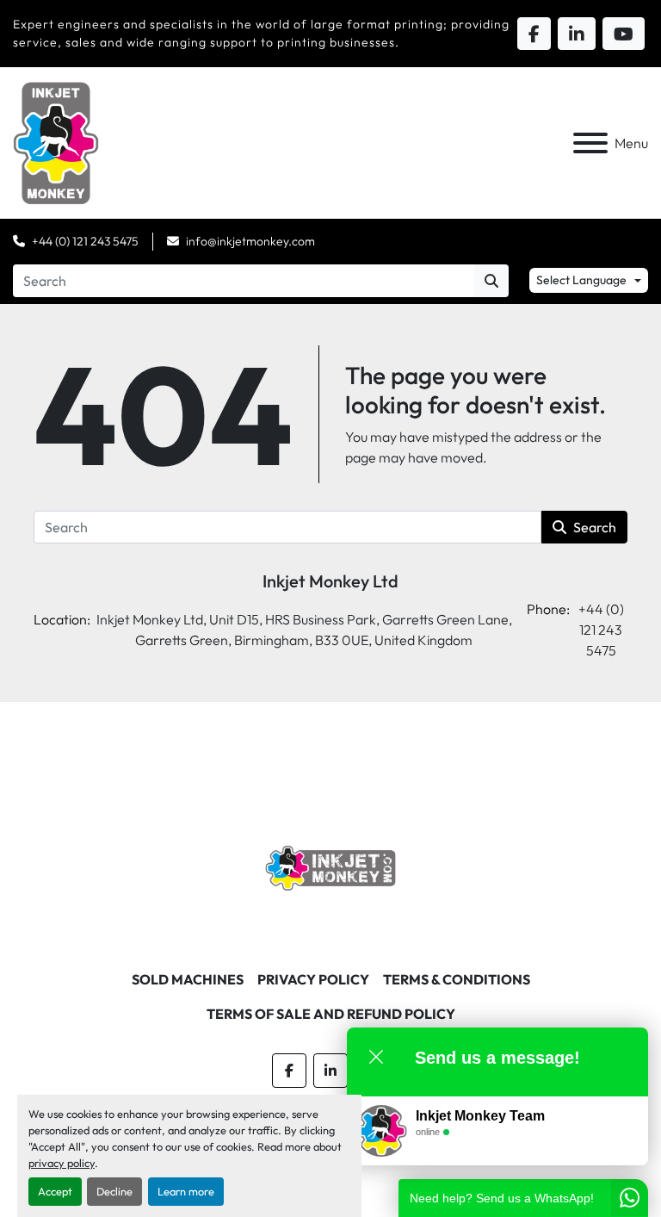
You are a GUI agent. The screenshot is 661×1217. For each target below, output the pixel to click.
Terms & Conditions (456, 979)
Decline (114, 1191)
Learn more (186, 1191)
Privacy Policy (313, 979)
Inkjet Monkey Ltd (330, 581)
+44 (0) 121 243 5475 (85, 241)
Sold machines (188, 979)
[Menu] (590, 143)
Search (594, 527)
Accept (55, 1191)
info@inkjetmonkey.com (250, 241)
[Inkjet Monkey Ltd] (331, 866)
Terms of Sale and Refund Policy (331, 1013)
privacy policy (61, 1163)
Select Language (581, 280)
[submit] (491, 280)
